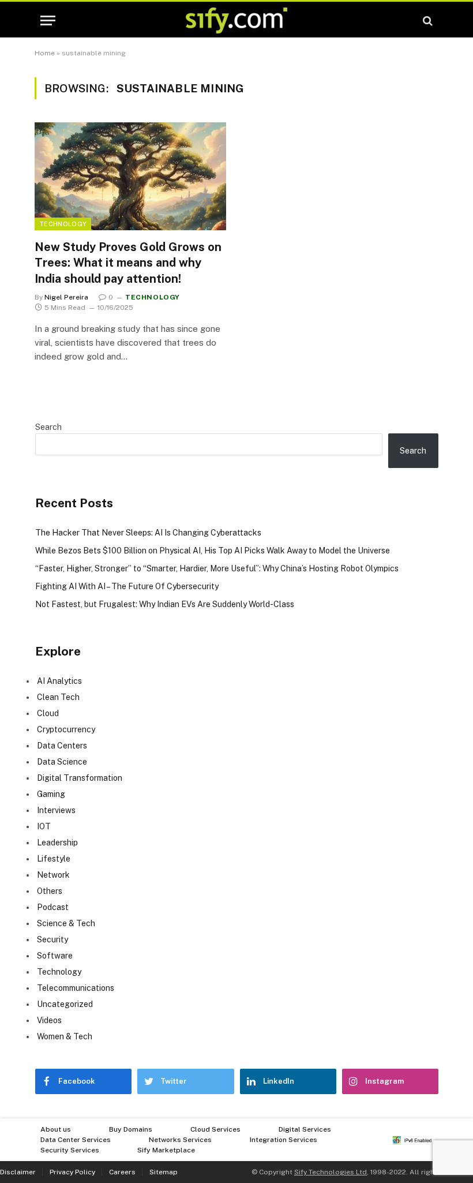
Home (45, 53)
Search (48, 427)
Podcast (53, 907)
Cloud (48, 713)
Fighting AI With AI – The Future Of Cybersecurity (127, 586)
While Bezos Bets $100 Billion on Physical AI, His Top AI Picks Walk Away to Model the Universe (212, 550)
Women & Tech (64, 1036)
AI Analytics (59, 681)
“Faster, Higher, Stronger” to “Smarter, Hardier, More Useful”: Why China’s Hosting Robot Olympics (217, 568)
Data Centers (62, 745)
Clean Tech (58, 697)
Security (52, 939)
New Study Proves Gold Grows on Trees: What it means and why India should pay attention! (128, 262)
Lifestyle (53, 858)
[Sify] (236, 20)
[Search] (427, 20)
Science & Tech (66, 923)
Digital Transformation (79, 778)
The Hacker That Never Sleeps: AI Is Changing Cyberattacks (148, 532)
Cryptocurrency (66, 729)
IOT (44, 826)
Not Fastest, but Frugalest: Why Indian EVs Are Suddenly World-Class (164, 604)
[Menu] (47, 20)
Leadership (57, 842)
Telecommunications (75, 988)
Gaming (51, 794)
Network (53, 874)
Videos (49, 1020)
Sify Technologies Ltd (330, 1172)
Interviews (56, 810)
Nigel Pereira (66, 297)
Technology (63, 223)
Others (49, 891)
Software (55, 955)
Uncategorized (65, 1004)
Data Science (62, 761)
